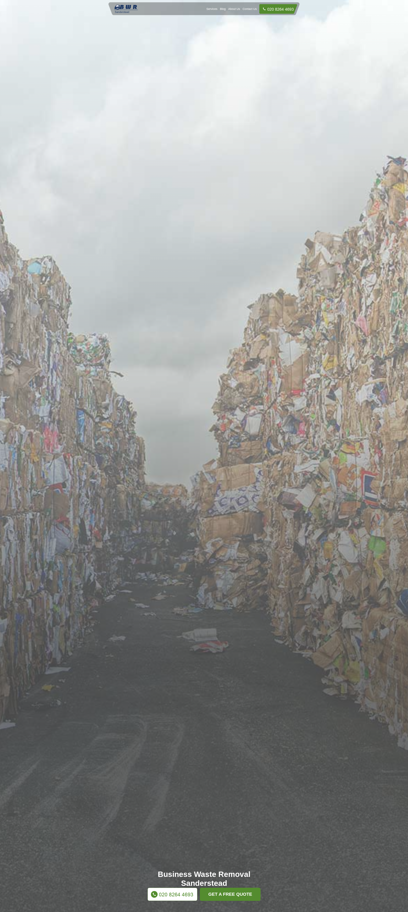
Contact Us (250, 9)
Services (211, 9)
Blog (223, 9)
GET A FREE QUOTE (230, 894)
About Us (234, 9)
